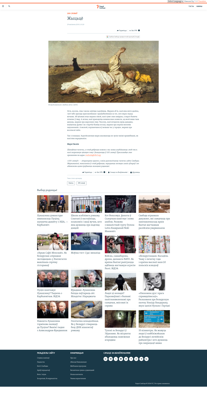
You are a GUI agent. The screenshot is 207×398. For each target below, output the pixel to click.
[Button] (122, 30)
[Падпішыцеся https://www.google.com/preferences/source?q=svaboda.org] (106, 359)
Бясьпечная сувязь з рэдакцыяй (82, 370)
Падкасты (41, 362)
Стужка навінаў (43, 358)
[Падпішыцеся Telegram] (141, 359)
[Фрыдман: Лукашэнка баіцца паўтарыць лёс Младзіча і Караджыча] (86, 278)
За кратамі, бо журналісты (47, 378)
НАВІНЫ (199, 6)
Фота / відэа (41, 374)
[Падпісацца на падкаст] (126, 359)
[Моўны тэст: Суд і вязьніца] (86, 241)
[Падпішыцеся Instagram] (136, 359)
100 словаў (72, 14)
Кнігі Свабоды (42, 366)
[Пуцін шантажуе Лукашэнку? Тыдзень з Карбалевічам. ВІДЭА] (52, 278)
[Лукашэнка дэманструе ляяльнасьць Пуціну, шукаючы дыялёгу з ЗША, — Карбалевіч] (52, 204)
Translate (202, 1)
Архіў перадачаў (43, 370)
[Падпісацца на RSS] (146, 359)
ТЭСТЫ (191, 6)
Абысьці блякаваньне (78, 362)
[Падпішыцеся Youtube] (121, 359)
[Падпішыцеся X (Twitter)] (116, 359)
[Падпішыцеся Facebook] (111, 359)
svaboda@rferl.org (93, 155)
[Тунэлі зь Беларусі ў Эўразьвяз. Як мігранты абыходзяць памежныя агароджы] (120, 319)
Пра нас (73, 358)
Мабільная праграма (78, 366)
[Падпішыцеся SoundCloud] (131, 359)
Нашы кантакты (76, 374)
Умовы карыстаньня (78, 378)
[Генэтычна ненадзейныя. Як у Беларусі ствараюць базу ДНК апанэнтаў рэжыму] (86, 309)
